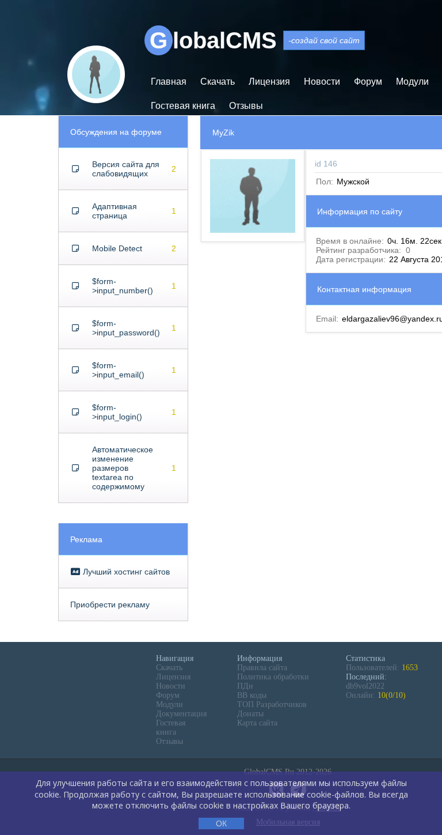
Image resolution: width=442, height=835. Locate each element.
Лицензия (269, 81)
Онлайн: (376, 695)
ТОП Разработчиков (272, 704)
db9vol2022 (365, 686)
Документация (181, 713)
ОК (221, 823)
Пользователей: (382, 667)
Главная (168, 81)
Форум (368, 81)
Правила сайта (262, 667)
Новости (322, 81)
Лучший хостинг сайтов (125, 571)
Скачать (217, 81)
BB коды (251, 695)
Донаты (250, 713)
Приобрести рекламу (110, 604)
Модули (412, 81)
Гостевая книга (183, 106)
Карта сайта (257, 723)
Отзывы (246, 106)
